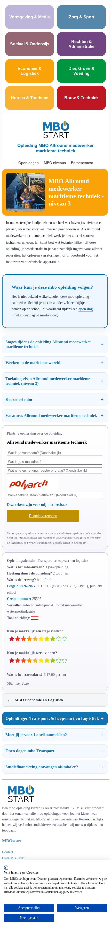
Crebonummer (18, 599)
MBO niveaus (55, 163)
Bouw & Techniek (81, 98)
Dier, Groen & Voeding (81, 71)
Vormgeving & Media (29, 17)
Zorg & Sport (81, 17)
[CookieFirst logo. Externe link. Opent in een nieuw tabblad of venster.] (6, 868)
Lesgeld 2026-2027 (21, 586)
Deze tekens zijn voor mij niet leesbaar (37, 504)
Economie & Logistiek (30, 71)
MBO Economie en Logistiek (35, 700)
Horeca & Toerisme (29, 98)
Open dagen (28, 163)
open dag (85, 309)
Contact (7, 852)
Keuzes (84, 819)
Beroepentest (82, 163)
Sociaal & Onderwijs (29, 44)
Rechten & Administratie (81, 44)
